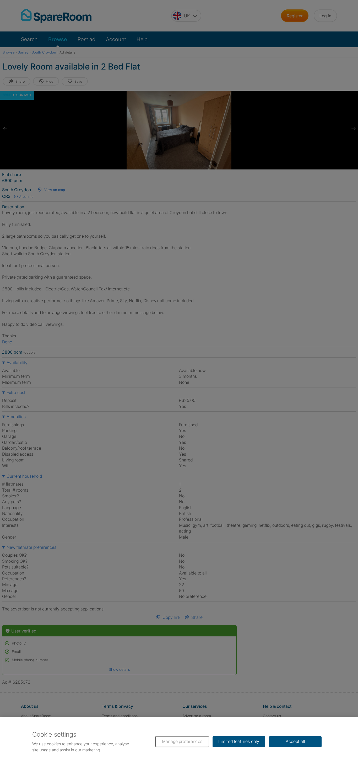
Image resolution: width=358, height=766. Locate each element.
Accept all (295, 741)
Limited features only (238, 741)
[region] (179, 741)
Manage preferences (182, 741)
